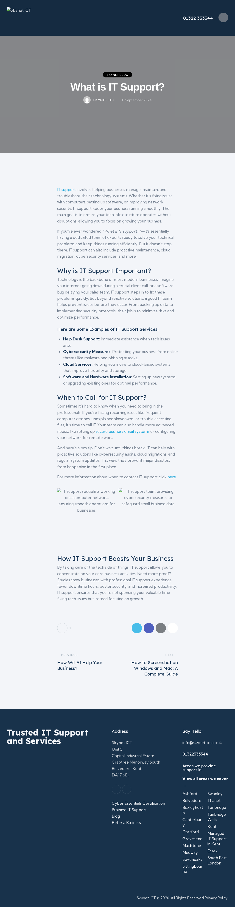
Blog (116, 816)
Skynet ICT (146, 898)
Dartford (190, 831)
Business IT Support (130, 809)
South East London (217, 860)
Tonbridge (216, 807)
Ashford (189, 793)
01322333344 (195, 754)
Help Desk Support (81, 339)
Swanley (215, 793)
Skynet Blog (117, 74)
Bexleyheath (192, 810)
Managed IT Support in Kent (217, 838)
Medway (190, 852)
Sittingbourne (192, 869)
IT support (66, 189)
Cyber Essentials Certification (138, 803)
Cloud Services (77, 364)
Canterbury (191, 822)
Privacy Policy (216, 898)
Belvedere (191, 800)
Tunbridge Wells (216, 817)
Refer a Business (127, 822)
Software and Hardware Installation (97, 376)
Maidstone (191, 845)
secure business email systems (122, 431)
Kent (211, 826)
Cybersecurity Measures (86, 351)
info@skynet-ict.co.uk (202, 742)
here (172, 476)
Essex (212, 850)
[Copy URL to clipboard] (173, 628)
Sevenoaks (192, 859)
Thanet (214, 800)
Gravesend (192, 838)
